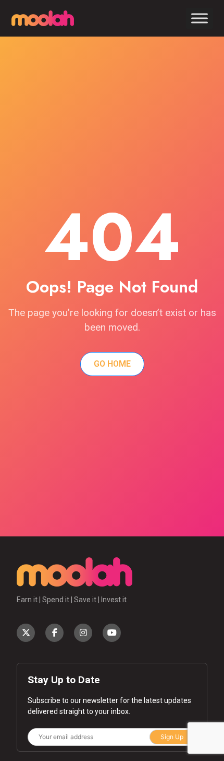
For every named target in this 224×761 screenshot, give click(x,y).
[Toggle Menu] (199, 18)
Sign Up (171, 737)
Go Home (112, 364)
